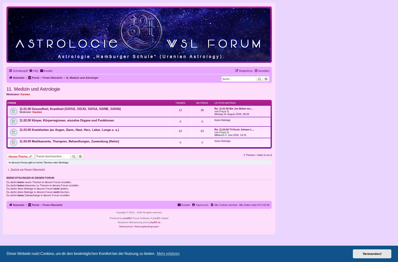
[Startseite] (139, 34)
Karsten (25, 94)
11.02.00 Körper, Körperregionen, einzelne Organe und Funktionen (67, 120)
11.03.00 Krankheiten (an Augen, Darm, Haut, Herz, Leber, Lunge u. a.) (69, 130)
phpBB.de (155, 222)
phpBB (127, 218)
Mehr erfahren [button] (168, 254)
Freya (222, 111)
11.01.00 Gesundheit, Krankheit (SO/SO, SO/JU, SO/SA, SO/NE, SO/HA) (70, 109)
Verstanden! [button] (372, 254)
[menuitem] (33, 71)
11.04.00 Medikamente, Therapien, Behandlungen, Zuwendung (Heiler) (69, 141)
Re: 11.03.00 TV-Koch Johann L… (234, 129)
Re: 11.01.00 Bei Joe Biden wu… (233, 108)
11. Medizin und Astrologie (33, 89)
